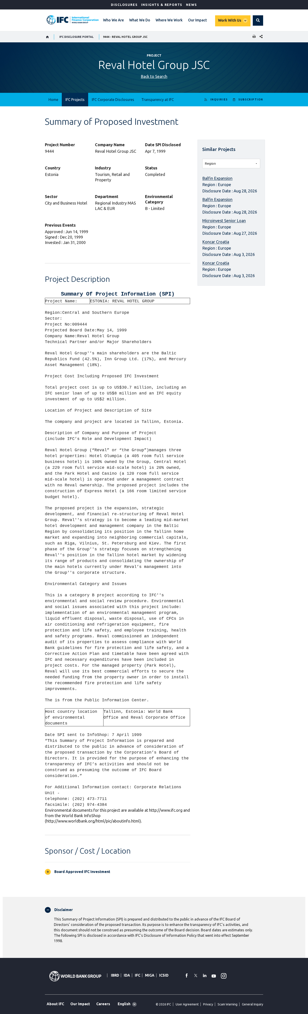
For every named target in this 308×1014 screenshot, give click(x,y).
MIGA (149, 975)
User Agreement (187, 1004)
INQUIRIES (219, 99)
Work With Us (229, 20)
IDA (127, 975)
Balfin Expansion (217, 178)
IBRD (115, 975)
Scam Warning (227, 1004)
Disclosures (124, 5)
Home (53, 100)
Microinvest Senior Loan (224, 220)
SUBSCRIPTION (250, 99)
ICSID (163, 975)
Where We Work (169, 20)
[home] (47, 36)
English (124, 1004)
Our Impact (197, 20)
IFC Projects (75, 100)
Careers (103, 1004)
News (191, 5)
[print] (253, 37)
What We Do (139, 20)
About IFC (55, 1004)
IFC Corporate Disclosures (113, 100)
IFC (137, 975)
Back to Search (154, 76)
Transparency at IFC (157, 100)
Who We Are (113, 20)
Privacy (208, 1004)
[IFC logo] (72, 19)
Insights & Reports (161, 5)
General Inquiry (252, 1004)
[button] (258, 20)
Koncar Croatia (215, 241)
